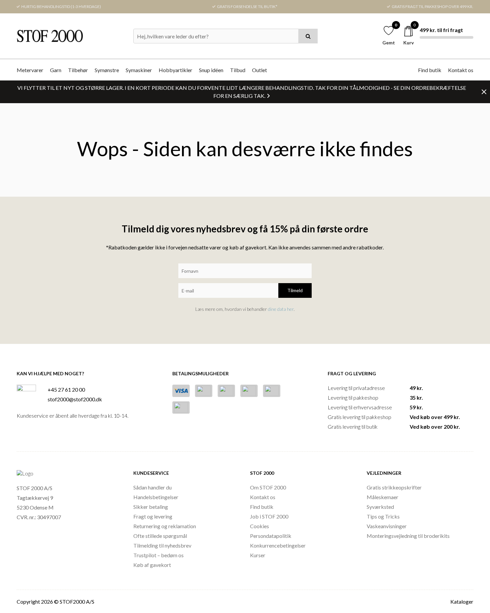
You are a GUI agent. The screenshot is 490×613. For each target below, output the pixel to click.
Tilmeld (295, 290)
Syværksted (380, 506)
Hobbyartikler (175, 70)
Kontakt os (460, 70)
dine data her (281, 309)
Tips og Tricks (383, 516)
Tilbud (237, 70)
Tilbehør (78, 70)
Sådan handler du (152, 487)
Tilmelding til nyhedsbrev (162, 545)
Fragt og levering (152, 516)
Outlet (259, 70)
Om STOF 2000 (268, 487)
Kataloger (461, 601)
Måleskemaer (382, 497)
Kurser (257, 555)
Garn (55, 70)
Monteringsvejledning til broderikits (408, 536)
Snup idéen (211, 70)
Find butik (429, 70)
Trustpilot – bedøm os (158, 555)
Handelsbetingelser (155, 497)
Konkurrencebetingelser (278, 545)
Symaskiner (139, 70)
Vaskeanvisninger (387, 526)
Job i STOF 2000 (269, 516)
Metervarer (30, 70)
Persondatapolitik (270, 536)
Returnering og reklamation (164, 526)
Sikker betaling (150, 506)
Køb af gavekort (152, 565)
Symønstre (107, 70)
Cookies (259, 526)
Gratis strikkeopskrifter (394, 487)
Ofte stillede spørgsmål (160, 536)
